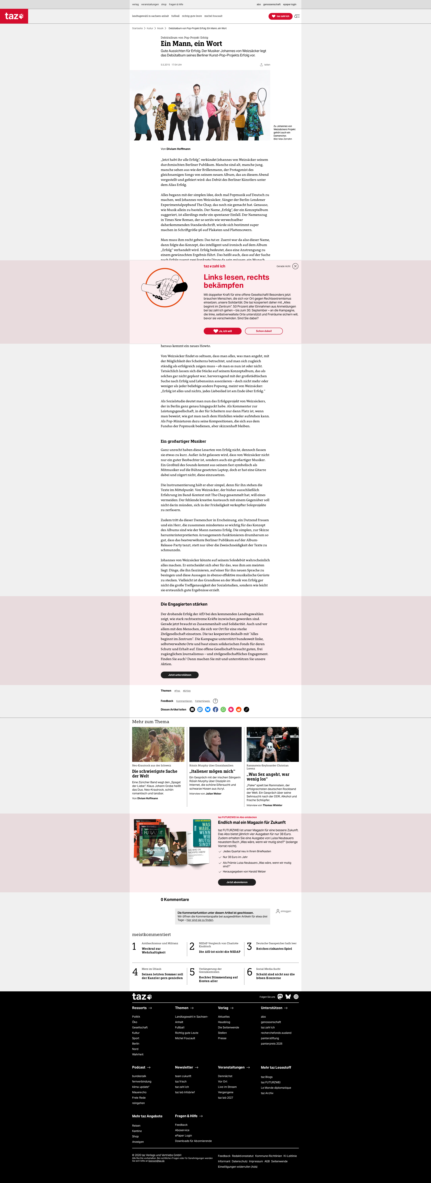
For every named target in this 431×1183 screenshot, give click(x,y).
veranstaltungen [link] (150, 4)
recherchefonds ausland (276, 1033)
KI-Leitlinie (290, 1156)
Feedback (181, 1125)
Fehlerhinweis (202, 701)
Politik (136, 1016)
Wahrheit (137, 1054)
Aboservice (182, 1130)
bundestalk (139, 1076)
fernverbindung (141, 1081)
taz (142, 997)
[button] (297, 16)
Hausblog (224, 1022)
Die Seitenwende (228, 1027)
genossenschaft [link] (272, 4)
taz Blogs (267, 1077)
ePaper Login (183, 1135)
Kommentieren (184, 701)
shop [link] (164, 4)
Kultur (150, 28)
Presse (222, 1038)
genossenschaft (271, 1022)
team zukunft (183, 1076)
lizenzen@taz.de (156, 1160)
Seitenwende (279, 1161)
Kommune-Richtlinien (269, 1156)
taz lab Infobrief (185, 1092)
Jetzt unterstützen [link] (179, 674)
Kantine (137, 1131)
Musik (160, 28)
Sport (135, 1038)
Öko (134, 1022)
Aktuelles (224, 1016)
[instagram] (296, 998)
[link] (151, 16)
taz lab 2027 (225, 1097)
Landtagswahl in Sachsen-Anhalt (191, 1019)
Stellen (222, 1033)
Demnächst (225, 1076)
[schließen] (295, 266)
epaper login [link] (289, 4)
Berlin (135, 1043)
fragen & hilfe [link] (176, 4)
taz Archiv (267, 1093)
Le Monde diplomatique (276, 1088)
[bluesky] (288, 998)
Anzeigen (138, 1142)
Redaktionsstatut (243, 1156)
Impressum (256, 1161)
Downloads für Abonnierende (193, 1141)
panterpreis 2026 (272, 1043)
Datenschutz (240, 1161)
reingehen (138, 1103)
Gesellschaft (140, 1027)
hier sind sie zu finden (200, 920)
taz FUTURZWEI (270, 1082)
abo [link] (259, 4)
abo (263, 1016)
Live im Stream (227, 1087)
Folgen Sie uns (267, 996)
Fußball (179, 1027)
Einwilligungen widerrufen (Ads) (237, 1167)
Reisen (136, 1125)
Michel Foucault (185, 1038)
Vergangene (225, 1092)
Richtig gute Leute (186, 1033)
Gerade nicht (283, 266)
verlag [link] (135, 4)
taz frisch (181, 1081)
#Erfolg (187, 690)
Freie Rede (139, 1097)
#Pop (177, 690)
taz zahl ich (268, 1027)
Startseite (137, 28)
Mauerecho (139, 1092)
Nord (135, 1049)
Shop (135, 1136)
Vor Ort (222, 1081)
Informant (224, 1161)
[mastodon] (280, 998)
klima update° (140, 1087)
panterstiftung (270, 1038)
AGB (267, 1161)
